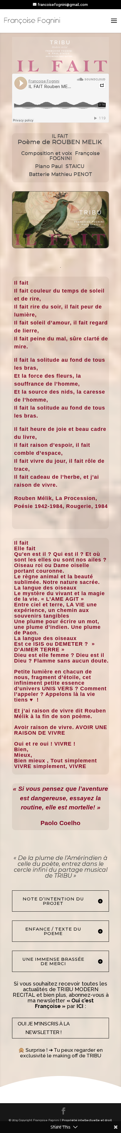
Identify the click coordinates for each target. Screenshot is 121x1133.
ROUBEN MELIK (78, 141)
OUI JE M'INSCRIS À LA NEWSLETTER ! (44, 1028)
